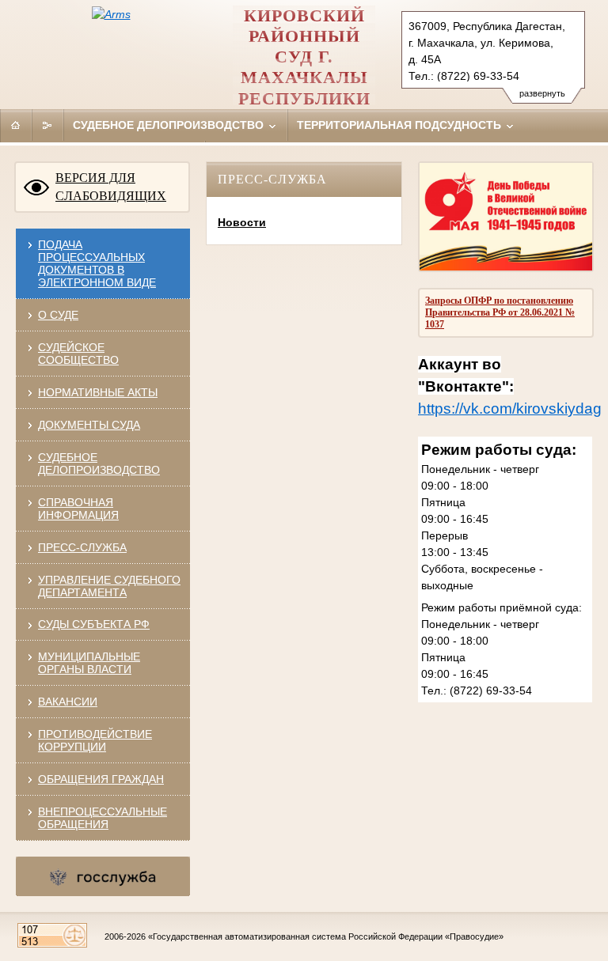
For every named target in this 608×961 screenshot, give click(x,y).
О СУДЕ (58, 314)
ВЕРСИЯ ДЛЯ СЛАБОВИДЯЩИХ (110, 186)
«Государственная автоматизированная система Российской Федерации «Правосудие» (326, 936)
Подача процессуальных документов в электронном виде (97, 263)
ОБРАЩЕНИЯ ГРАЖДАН (101, 779)
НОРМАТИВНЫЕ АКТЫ (98, 392)
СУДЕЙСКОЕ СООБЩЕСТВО (78, 353)
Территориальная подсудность (400, 125)
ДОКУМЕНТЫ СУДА (89, 424)
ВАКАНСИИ (67, 701)
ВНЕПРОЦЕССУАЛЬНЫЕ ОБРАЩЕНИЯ (102, 817)
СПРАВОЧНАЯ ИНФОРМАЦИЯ (78, 508)
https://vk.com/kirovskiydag (510, 408)
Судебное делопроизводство (170, 125)
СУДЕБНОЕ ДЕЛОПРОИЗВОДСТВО (99, 463)
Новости (242, 222)
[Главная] (16, 125)
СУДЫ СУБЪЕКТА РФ (94, 624)
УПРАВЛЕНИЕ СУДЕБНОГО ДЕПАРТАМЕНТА (109, 586)
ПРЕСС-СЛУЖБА (82, 547)
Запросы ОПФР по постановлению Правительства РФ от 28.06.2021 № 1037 (500, 312)
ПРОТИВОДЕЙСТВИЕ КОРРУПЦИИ (95, 740)
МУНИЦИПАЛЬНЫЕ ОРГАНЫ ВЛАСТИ (89, 662)
